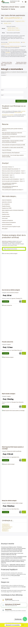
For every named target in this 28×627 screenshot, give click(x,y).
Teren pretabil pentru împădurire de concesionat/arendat (10, 187)
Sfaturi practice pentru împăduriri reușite (11, 226)
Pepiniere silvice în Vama (12, 28)
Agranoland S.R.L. (15, 457)
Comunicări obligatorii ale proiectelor (10, 168)
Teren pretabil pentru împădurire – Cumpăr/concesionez (9, 184)
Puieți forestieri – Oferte (7, 177)
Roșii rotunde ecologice (8, 393)
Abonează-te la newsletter (8, 114)
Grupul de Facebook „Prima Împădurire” (11, 152)
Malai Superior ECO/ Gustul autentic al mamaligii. (13, 447)
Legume (9, 344)
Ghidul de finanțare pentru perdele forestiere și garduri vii (12, 129)
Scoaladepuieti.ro (6, 525)
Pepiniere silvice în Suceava (13, 30)
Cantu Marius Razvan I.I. (16, 350)
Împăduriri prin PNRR (6, 208)
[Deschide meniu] (25, 1)
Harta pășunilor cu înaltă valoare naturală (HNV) (12, 147)
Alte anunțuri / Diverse (7, 166)
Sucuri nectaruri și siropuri (12, 292)
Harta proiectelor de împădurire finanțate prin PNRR (13, 144)
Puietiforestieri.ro (6, 524)
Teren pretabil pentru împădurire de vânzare (12, 189)
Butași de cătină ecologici (9, 500)
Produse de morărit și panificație (14, 451)
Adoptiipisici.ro (5, 530)
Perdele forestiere (6, 216)
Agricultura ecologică (6, 241)
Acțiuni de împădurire (6, 200)
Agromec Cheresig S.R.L (16, 298)
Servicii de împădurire (7, 224)
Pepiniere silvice (5, 214)
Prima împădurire (18, 112)
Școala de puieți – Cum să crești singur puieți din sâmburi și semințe (13, 156)
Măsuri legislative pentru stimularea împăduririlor (12, 210)
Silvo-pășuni (4, 228)
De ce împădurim (6, 204)
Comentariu (3, 75)
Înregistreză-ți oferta (20, 21)
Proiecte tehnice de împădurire (9, 222)
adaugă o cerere (7, 23)
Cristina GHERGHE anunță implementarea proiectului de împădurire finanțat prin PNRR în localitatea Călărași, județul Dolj (13, 561)
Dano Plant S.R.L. (15, 509)
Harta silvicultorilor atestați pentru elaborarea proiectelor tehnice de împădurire (12, 133)
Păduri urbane (5, 212)
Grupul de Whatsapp (6, 150)
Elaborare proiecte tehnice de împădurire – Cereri (13, 170)
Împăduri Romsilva (6, 206)
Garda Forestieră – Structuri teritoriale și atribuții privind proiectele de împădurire (12, 141)
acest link (8, 52)
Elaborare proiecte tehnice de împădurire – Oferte (13, 173)
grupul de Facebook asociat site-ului (13, 46)
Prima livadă (4, 218)
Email (2, 95)
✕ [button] (22, 625)
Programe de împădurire (7, 220)
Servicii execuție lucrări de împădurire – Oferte (12, 181)
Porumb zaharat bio (7, 341)
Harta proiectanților (15, 575)
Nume (2, 89)
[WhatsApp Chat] (25, 619)
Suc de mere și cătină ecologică (11, 290)
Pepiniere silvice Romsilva (14, 42)
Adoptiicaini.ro (5, 529)
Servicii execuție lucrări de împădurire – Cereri (12, 179)
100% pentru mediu (15, 2)
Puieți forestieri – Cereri (7, 175)
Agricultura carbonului (7, 202)
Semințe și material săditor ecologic (15, 503)
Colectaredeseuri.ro (6, 528)
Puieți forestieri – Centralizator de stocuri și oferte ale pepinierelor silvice (13, 137)
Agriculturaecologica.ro (7, 526)
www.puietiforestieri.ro (13, 18)
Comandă (5, 301)
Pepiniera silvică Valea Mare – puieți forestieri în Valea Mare (6, 64)
